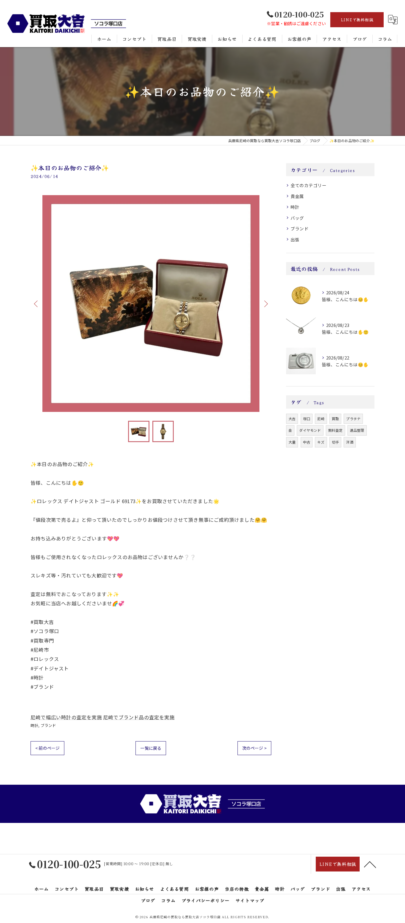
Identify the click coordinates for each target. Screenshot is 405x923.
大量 (292, 441)
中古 (306, 441)
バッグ (297, 218)
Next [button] (265, 303)
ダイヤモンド (310, 430)
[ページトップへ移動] (370, 864)
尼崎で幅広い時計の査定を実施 (66, 717)
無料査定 (335, 430)
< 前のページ (47, 748)
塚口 (306, 418)
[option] (151, 303)
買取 (335, 418)
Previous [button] (36, 303)
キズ (320, 441)
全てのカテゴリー (309, 185)
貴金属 (297, 196)
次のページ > (254, 748)
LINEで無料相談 (357, 20)
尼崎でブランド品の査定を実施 (139, 717)
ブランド (48, 725)
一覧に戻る (150, 748)
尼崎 (320, 418)
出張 (295, 239)
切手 (335, 441)
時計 (34, 725)
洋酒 (349, 441)
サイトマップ (249, 900)
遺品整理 (357, 430)
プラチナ (353, 418)
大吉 (292, 418)
